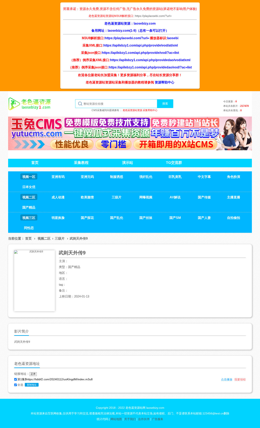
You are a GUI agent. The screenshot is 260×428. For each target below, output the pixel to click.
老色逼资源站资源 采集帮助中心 (140, 110)
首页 (28, 238)
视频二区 (44, 238)
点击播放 (226, 379)
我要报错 (240, 379)
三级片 (60, 238)
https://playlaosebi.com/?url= (153, 15)
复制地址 (32, 384)
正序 (33, 374)
